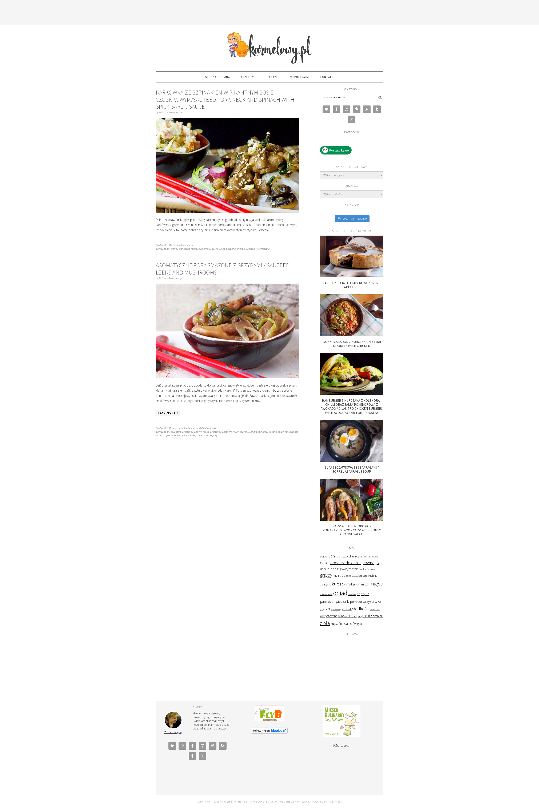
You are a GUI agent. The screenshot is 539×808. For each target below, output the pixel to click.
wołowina (351, 616)
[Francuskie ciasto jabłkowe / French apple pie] (351, 276)
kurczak (339, 584)
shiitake (241, 249)
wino (341, 616)
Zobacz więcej (173, 732)
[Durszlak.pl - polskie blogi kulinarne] (341, 746)
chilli (334, 556)
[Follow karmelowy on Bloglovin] (269, 733)
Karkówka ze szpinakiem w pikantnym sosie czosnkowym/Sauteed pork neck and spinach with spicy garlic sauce (225, 99)
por (179, 435)
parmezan (327, 601)
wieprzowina (263, 249)
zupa (334, 623)
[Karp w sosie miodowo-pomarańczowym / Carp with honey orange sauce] (351, 519)
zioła (325, 623)
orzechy (352, 594)
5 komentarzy (174, 278)
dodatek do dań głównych (195, 432)
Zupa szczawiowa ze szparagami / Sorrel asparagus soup (351, 469)
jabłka (343, 575)
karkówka (184, 249)
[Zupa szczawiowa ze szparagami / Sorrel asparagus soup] (351, 461)
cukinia (351, 556)
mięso (215, 249)
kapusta (362, 575)
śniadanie (345, 623)
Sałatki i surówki (208, 428)
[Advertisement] (269, 11)
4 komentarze (174, 112)
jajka (348, 575)
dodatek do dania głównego (224, 432)
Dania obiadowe (177, 245)
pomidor (356, 601)
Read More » (168, 413)
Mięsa (190, 245)
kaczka (355, 576)
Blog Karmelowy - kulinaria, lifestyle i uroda (269, 46)
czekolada (373, 556)
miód (365, 584)
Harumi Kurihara (257, 432)
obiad (222, 249)
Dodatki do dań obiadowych (183, 428)
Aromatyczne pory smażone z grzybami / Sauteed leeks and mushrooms (223, 268)
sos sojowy (211, 435)
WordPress (335, 801)
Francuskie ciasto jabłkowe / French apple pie (352, 285)
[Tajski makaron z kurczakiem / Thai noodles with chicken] (351, 335)
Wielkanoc (375, 609)
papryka (362, 594)
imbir (336, 575)
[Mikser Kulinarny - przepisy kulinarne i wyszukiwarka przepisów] (341, 736)
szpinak (250, 249)
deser (325, 562)
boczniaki (176, 432)
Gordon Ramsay (367, 569)
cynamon (361, 556)
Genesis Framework (297, 801)
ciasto (343, 556)
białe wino (325, 556)
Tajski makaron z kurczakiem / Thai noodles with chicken (351, 344)
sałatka (191, 435)
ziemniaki (376, 616)
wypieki (364, 615)
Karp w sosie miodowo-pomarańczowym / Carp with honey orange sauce (352, 530)
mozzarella (326, 594)
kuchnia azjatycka (200, 249)
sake (184, 435)
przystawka (372, 601)
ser (328, 608)
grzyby (174, 249)
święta (357, 623)
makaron (353, 584)
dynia (355, 569)
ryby (322, 609)
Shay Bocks (256, 801)
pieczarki (231, 249)
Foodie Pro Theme (233, 801)
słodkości (361, 609)
